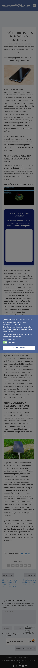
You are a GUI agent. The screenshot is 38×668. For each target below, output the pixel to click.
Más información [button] (9, 339)
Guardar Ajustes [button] (19, 347)
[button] (5, 342)
